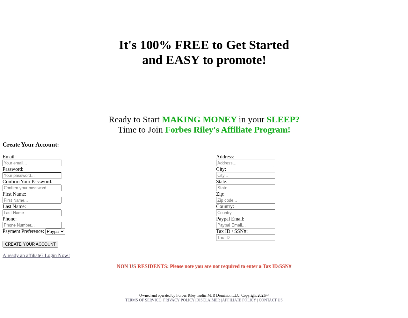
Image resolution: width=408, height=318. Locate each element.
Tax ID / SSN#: (232, 231)
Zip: (220, 194)
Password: (13, 169)
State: (221, 181)
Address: (225, 156)
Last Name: (14, 206)
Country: (225, 206)
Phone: (10, 218)
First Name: (14, 194)
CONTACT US (270, 300)
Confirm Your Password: (27, 181)
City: (221, 169)
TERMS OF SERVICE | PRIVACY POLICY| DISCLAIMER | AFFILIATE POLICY (190, 300)
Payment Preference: (23, 231)
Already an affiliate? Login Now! (36, 255)
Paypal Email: (230, 218)
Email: (9, 156)
